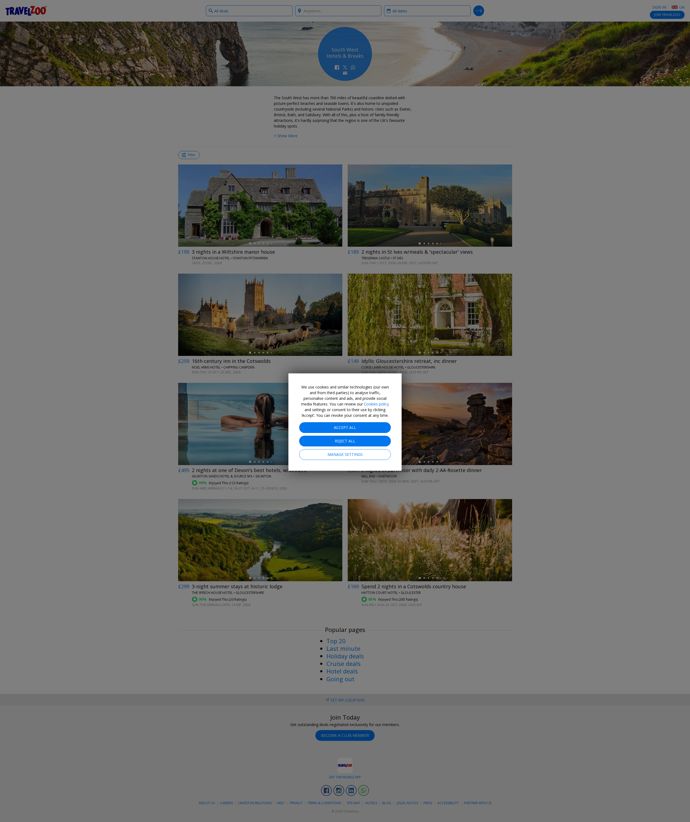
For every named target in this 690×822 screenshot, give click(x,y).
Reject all (345, 440)
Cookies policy (376, 404)
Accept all (345, 427)
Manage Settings (345, 454)
